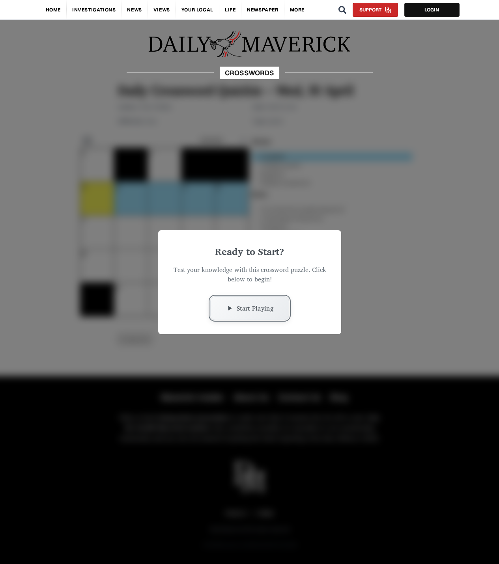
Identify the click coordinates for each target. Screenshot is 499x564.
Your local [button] (197, 10)
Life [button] (230, 10)
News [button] (134, 10)
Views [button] (161, 10)
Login (431, 10)
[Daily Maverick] (249, 44)
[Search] (342, 10)
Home (53, 10)
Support (370, 10)
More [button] (297, 10)
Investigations (94, 10)
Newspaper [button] (262, 10)
